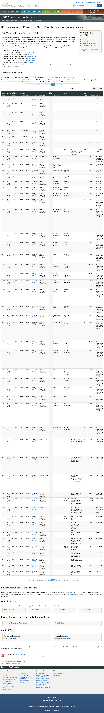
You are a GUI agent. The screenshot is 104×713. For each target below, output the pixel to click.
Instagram (49, 700)
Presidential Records (8, 681)
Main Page (84, 39)
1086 (68, 85)
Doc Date (34, 95)
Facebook (44, 700)
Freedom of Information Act (56, 706)
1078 (38, 85)
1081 (49, 85)
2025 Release (9, 610)
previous (31, 85)
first (27, 85)
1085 (64, 85)
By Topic (5, 673)
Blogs (57, 700)
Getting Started (40, 673)
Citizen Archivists (80, 2)
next (74, 85)
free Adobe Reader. (19, 654)
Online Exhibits (6, 689)
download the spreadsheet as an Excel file (58, 77)
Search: (72, 88)
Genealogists (23, 673)
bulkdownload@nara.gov (76, 594)
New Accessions (57, 675)
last (77, 85)
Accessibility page (40, 656)
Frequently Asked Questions (15, 623)
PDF (33, 99)
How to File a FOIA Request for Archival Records (43, 688)
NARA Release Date (14, 93)
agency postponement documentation (37, 606)
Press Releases (60, 623)
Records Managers (24, 680)
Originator (92, 95)
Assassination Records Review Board (90, 49)
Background (85, 41)
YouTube (55, 700)
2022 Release (60, 610)
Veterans (22, 682)
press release (28, 50)
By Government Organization (10, 677)
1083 (57, 85)
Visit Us (73, 11)
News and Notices (57, 673)
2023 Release (34, 610)
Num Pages (85, 94)
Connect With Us (52, 698)
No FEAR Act (67, 706)
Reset (100, 88)
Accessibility (38, 706)
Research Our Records (10, 11)
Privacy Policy (45, 706)
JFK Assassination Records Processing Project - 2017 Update (23, 43)
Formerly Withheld (22, 94)
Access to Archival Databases (7, 683)
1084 (60, 85)
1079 (42, 85)
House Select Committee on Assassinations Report (89, 46)
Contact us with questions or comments (11, 663)
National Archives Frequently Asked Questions (43, 676)
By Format (5, 675)
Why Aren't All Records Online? (41, 685)
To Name (56, 95)
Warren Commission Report (89, 43)
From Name (65, 94)
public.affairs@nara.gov (64, 638)
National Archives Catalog (9, 679)
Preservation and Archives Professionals (26, 678)
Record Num (8, 94)
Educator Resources (52, 11)
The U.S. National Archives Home (21, 4)
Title (72, 95)
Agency (28, 95)
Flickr (60, 700)
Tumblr (52, 700)
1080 (46, 85)
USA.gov (73, 706)
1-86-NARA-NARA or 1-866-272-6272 (52, 710)
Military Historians (24, 675)
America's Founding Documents (93, 11)
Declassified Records (41, 680)
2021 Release (85, 610)
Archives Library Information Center (9, 687)
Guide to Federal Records (42, 678)
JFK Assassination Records (25, 20)
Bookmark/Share (90, 2)
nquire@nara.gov (12, 638)
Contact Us (99, 2)
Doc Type (42, 95)
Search (99, 5)
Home (3, 20)
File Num (50, 92)
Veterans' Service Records (31, 11)
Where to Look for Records (43, 682)
